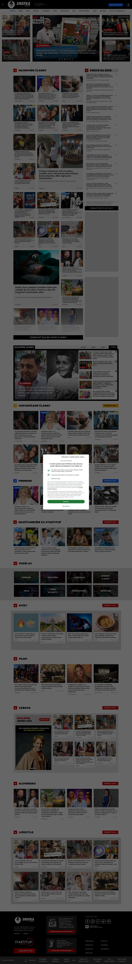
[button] (66, 478)
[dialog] (66, 482)
